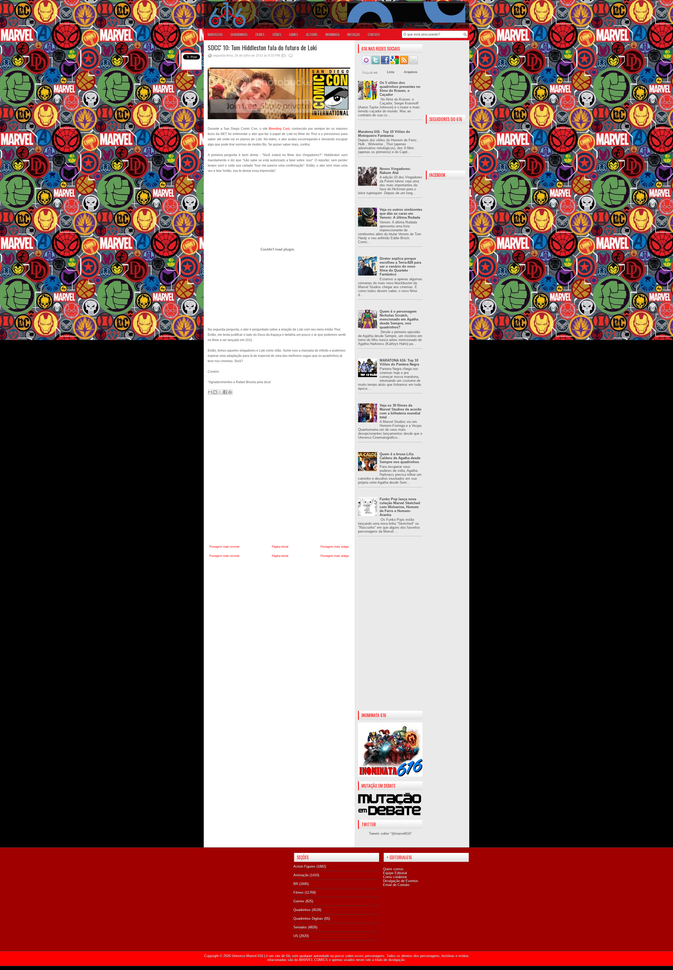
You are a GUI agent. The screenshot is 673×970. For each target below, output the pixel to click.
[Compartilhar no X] (220, 392)
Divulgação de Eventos (400, 881)
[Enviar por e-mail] (210, 392)
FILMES (260, 34)
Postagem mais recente (224, 546)
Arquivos (410, 72)
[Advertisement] (390, 628)
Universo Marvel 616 (247, 956)
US (295, 936)
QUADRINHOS (239, 34)
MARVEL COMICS (313, 960)
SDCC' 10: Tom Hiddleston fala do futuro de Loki (262, 47)
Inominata (332, 34)
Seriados (300, 927)
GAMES (293, 34)
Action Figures (304, 866)
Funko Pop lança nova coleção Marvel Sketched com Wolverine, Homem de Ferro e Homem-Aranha (400, 507)
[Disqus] (279, 470)
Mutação (353, 34)
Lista (390, 72)
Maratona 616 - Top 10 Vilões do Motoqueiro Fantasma (384, 134)
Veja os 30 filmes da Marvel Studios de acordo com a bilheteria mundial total (400, 411)
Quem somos (393, 869)
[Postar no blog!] (215, 392)
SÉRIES (276, 34)
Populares (370, 72)
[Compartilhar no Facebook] (225, 392)
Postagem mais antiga (334, 546)
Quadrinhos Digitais (308, 919)
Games (298, 901)
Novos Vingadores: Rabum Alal (395, 171)
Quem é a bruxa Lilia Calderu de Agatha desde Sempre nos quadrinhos (400, 458)
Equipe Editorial (395, 873)
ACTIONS (312, 34)
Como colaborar (395, 877)
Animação (301, 875)
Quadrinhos (302, 910)
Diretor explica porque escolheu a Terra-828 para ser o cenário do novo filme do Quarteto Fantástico (400, 266)
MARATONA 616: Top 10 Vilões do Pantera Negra (399, 362)
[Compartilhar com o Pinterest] (230, 392)
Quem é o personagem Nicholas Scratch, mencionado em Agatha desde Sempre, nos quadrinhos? (399, 319)
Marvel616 (215, 34)
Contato (374, 34)
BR (295, 884)
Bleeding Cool (279, 129)
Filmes (298, 892)
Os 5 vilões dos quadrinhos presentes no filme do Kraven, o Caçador (400, 89)
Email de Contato (396, 885)
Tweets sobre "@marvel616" (390, 834)
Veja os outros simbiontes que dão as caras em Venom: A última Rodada (401, 213)
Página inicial (280, 546)
